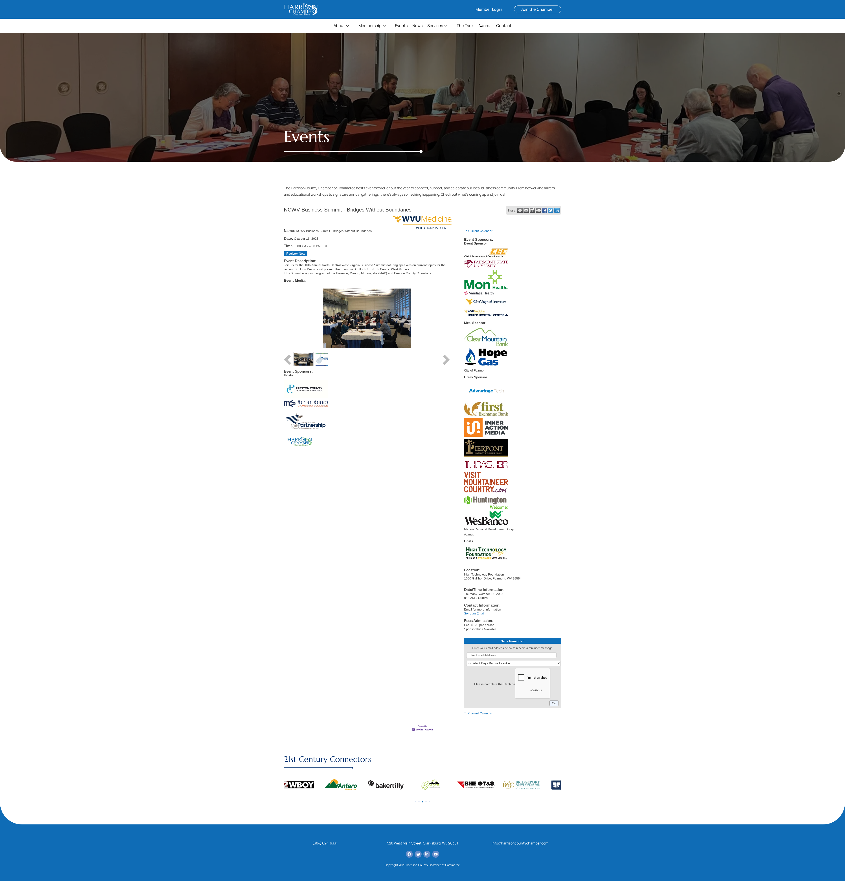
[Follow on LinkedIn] (426, 854)
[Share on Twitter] (550, 210)
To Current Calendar (478, 231)
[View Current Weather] (538, 210)
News (417, 26)
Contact (503, 26)
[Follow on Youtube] (435, 854)
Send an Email (474, 613)
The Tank (465, 26)
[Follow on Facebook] (409, 854)
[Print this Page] (520, 210)
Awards (484, 26)
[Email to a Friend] (526, 210)
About (339, 26)
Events (401, 26)
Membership (369, 26)
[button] (415, 801)
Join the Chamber (537, 9)
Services (435, 26)
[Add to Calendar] (532, 210)
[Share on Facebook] (544, 210)
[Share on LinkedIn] (557, 210)
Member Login (489, 9)
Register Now (295, 253)
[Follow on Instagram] (418, 854)
